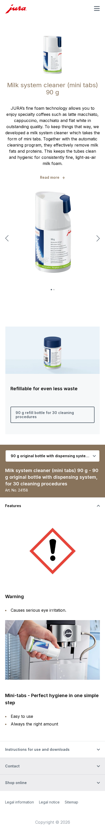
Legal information (19, 802)
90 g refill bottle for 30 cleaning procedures (45, 414)
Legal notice (49, 802)
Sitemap (71, 802)
